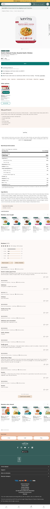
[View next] (47, 215)
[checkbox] (25, 249)
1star (5, 258)
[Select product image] (26, 30)
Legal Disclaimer (5, 211)
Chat (9, 438)
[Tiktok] (28, 447)
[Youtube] (25, 447)
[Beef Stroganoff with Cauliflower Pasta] (16, 410)
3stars (5, 253)
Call (25, 438)
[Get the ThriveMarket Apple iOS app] (25, 452)
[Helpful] (44, 277)
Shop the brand (27, 140)
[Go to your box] (47, 4)
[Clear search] (30, 4)
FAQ (41, 438)
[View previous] (44, 215)
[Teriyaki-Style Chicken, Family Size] (27, 410)
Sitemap (25, 493)
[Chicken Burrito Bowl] (5, 410)
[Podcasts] (32, 447)
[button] (47, 4)
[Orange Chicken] (37, 410)
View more (42, 79)
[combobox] (16, 4)
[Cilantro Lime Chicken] (5, 221)
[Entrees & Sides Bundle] (5, 89)
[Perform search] (3, 4)
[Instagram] (21, 447)
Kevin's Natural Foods (5, 54)
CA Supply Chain (25, 488)
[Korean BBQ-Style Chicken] (16, 221)
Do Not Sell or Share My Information (25, 490)
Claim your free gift (39, 4)
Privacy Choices (25, 487)
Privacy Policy (25, 485)
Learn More (42, 75)
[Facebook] (18, 447)
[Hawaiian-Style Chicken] (37, 221)
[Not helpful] (47, 277)
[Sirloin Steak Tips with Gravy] (27, 221)
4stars (5, 251)
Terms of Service (25, 483)
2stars (5, 255)
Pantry (11, 11)
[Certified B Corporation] (19, 459)
